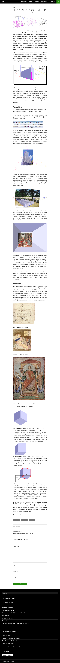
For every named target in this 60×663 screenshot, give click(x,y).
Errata (30, 1)
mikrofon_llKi (5, 638)
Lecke (14, 7)
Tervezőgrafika (44, 1)
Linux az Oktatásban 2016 (8, 605)
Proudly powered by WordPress (8, 661)
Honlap (14, 577)
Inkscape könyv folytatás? (8, 626)
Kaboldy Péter (24, 12)
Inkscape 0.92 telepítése (7, 602)
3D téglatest (16, 520)
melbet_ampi (5, 643)
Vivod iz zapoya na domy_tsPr (9, 646)
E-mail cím (16, 571)
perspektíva (32, 520)
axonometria (25, 520)
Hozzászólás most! (34, 12)
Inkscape (4, 2)
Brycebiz (4, 640)
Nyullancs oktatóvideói (7, 607)
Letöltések (36, 1)
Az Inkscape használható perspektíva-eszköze (23, 532)
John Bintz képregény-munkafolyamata (22, 527)
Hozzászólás (16, 546)
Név (14, 565)
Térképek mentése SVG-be (8, 618)
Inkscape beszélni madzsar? (8, 610)
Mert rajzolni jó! (6, 615)
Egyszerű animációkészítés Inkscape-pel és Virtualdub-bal (15, 612)
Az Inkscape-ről (24, 1)
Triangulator (5, 620)
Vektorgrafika (52, 1)
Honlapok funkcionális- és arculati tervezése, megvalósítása (15, 623)
